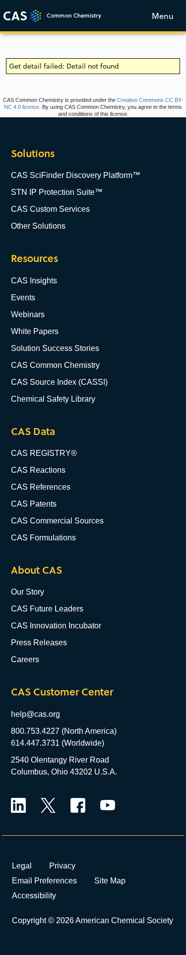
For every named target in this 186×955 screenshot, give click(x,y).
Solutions (33, 153)
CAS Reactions (38, 470)
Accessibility (34, 895)
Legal (22, 865)
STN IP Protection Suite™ (57, 192)
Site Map (109, 880)
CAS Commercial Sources (57, 521)
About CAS (36, 570)
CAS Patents (34, 504)
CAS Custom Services (50, 209)
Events (23, 297)
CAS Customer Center (62, 692)
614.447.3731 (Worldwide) (57, 743)
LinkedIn (18, 805)
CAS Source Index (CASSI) (59, 382)
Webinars (28, 314)
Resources (34, 258)
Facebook (77, 805)
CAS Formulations (43, 537)
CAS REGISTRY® (44, 453)
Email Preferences (44, 880)
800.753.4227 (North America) (64, 731)
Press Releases (39, 642)
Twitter (48, 805)
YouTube (107, 805)
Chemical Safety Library (53, 399)
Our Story (27, 592)
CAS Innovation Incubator (56, 625)
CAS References (40, 487)
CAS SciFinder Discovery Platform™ (75, 175)
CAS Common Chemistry (55, 365)
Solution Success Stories (55, 348)
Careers (25, 659)
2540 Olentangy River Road (60, 760)
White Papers (35, 331)
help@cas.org (35, 714)
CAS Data (33, 431)
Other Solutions (38, 226)
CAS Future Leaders (47, 609)
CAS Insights (34, 280)
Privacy (62, 865)
